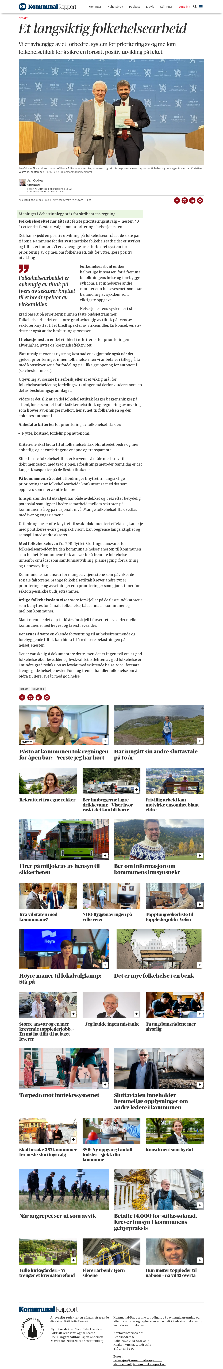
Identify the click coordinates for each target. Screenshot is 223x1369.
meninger (38, 689)
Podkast (134, 6)
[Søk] (195, 6)
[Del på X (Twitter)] (184, 200)
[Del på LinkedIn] (192, 200)
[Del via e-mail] (200, 200)
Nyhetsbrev (115, 6)
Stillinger (166, 6)
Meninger (95, 6)
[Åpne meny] (201, 6)
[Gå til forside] (47, 6)
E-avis (150, 6)
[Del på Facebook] (177, 200)
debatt (24, 689)
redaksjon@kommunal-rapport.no (137, 1360)
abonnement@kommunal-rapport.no (139, 1364)
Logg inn (184, 6)
